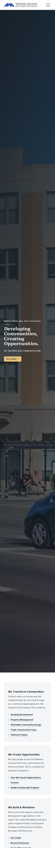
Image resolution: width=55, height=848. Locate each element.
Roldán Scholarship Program (25, 787)
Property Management (22, 719)
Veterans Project (19, 734)
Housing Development (22, 714)
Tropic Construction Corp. (24, 729)
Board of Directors (20, 843)
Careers (15, 782)
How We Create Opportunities (26, 777)
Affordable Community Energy (26, 724)
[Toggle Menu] (48, 5)
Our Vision (12, 359)
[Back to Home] (20, 5)
